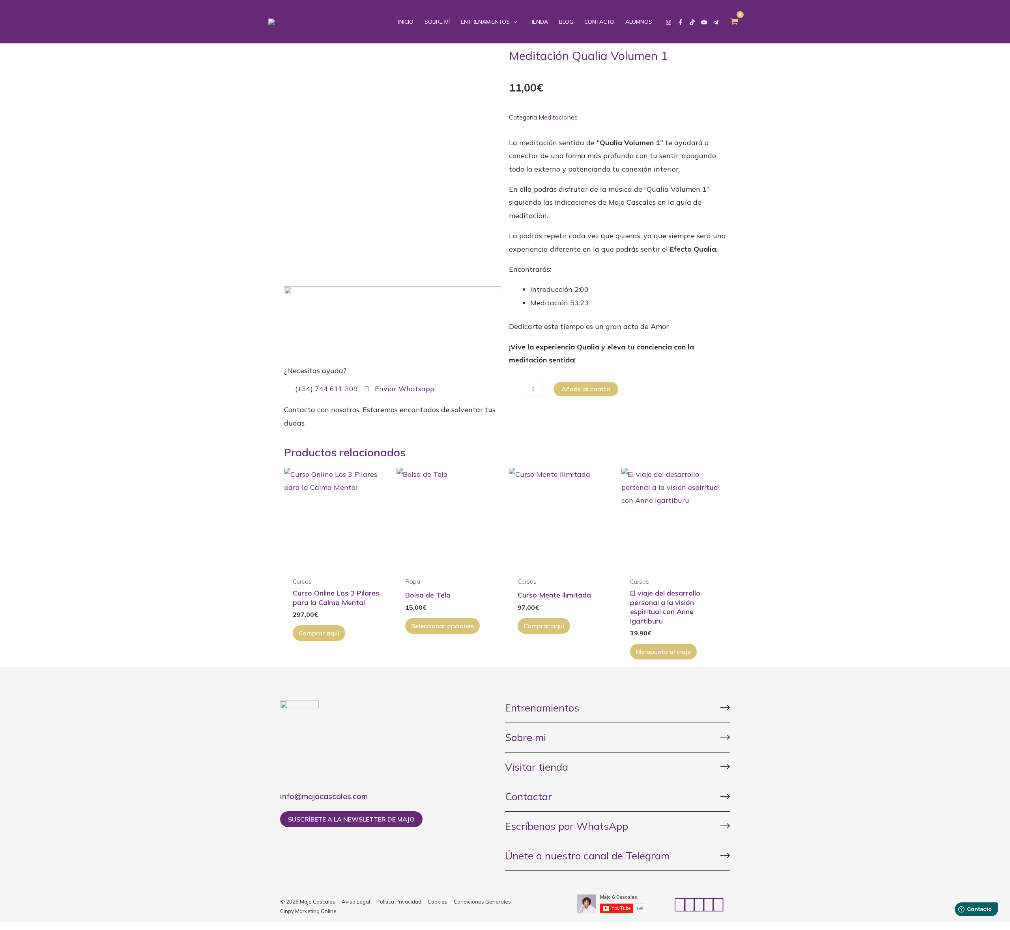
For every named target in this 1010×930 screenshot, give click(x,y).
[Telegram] (716, 22)
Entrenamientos (485, 21)
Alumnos (638, 21)
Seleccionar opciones (442, 626)
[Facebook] (680, 22)
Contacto (599, 21)
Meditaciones (558, 117)
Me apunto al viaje (663, 651)
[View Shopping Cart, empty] (734, 22)
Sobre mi (525, 737)
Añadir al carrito (585, 389)
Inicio (405, 21)
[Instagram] (668, 22)
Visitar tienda (536, 766)
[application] (513, 21)
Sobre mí (437, 21)
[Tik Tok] (692, 22)
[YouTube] (704, 22)
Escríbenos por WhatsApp (566, 826)
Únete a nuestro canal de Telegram (587, 855)
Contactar (528, 796)
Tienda (538, 21)
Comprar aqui (319, 633)
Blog (566, 21)
